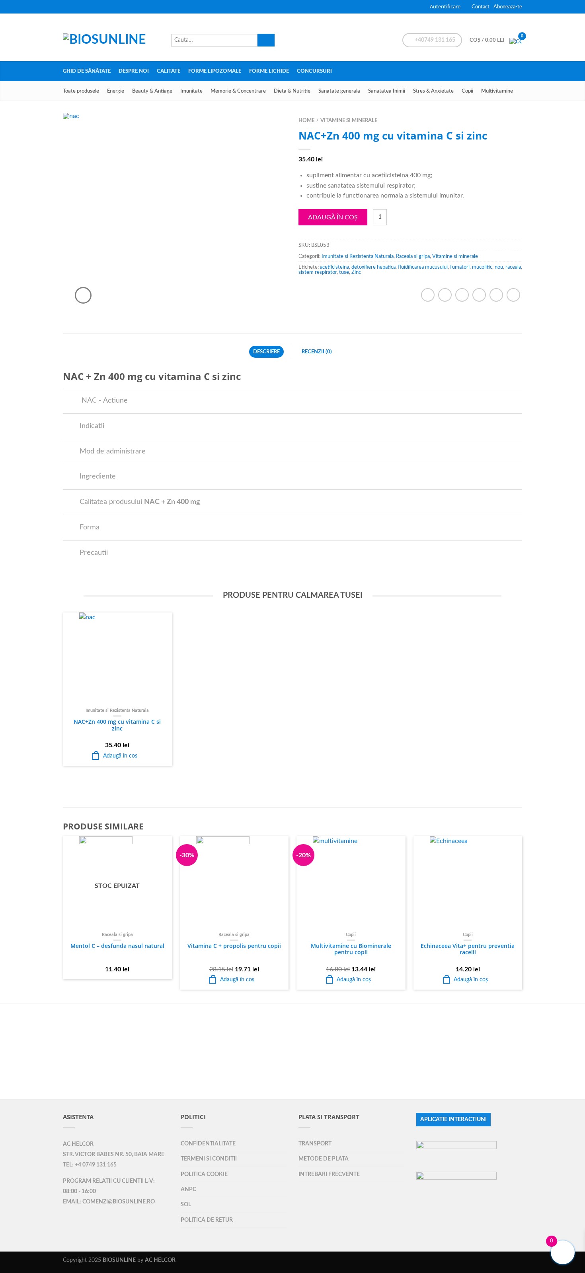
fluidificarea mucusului (423, 267)
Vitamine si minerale (348, 120)
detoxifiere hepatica (373, 267)
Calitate (168, 71)
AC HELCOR (78, 1144)
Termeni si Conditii (209, 1159)
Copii (467, 91)
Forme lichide (269, 71)
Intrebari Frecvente (329, 1174)
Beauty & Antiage (152, 91)
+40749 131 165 (434, 40)
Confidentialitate (208, 1144)
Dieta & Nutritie (292, 91)
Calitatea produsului (140, 501)
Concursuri (314, 71)
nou (499, 267)
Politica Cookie (204, 1174)
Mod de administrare (113, 451)
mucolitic (482, 267)
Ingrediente (98, 476)
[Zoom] (83, 295)
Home (306, 120)
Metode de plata (323, 1159)
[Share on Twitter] (445, 295)
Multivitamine (497, 91)
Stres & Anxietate (433, 91)
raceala (513, 267)
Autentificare (445, 6)
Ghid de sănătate (87, 71)
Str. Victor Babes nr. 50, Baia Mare (113, 1154)
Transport (315, 1144)
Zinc (356, 272)
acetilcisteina (334, 267)
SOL (186, 1204)
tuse (344, 272)
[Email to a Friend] (462, 295)
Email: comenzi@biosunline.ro (109, 1202)
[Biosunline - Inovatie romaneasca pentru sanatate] (113, 37)
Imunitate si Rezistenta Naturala (358, 256)
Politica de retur (207, 1220)
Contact (480, 6)
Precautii (94, 552)
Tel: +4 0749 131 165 (90, 1165)
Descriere (266, 351)
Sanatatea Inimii (386, 91)
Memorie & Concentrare (238, 91)
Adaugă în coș (333, 217)
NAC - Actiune (104, 400)
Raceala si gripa (413, 256)
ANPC (188, 1189)
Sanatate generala (339, 91)
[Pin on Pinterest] (479, 295)
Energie (115, 91)
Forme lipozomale (214, 71)
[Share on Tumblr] (513, 295)
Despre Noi (134, 71)
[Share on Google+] (496, 295)
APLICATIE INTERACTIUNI (453, 1119)
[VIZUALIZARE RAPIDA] (117, 658)
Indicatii (92, 425)
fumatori (460, 267)
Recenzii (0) (317, 351)
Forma (89, 527)
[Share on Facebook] (428, 295)
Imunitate (191, 91)
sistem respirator (317, 272)
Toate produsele (81, 91)
